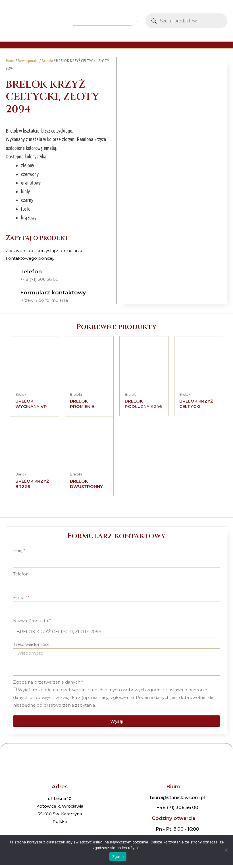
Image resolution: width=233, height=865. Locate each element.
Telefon (31, 271)
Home (10, 60)
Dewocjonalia (28, 60)
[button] (105, 20)
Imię (17, 550)
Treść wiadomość (31, 644)
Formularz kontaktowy (53, 292)
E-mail (19, 597)
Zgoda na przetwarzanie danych (46, 682)
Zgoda (118, 856)
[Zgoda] (226, 850)
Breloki (47, 60)
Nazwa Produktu (30, 620)
